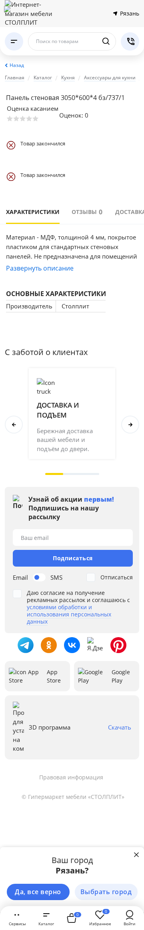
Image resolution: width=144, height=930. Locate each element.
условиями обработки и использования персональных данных (69, 614)
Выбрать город (106, 891)
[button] (54, 474)
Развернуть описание (40, 268)
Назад (17, 65)
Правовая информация (71, 777)
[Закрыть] (136, 854)
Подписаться (73, 558)
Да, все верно (38, 891)
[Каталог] (14, 41)
